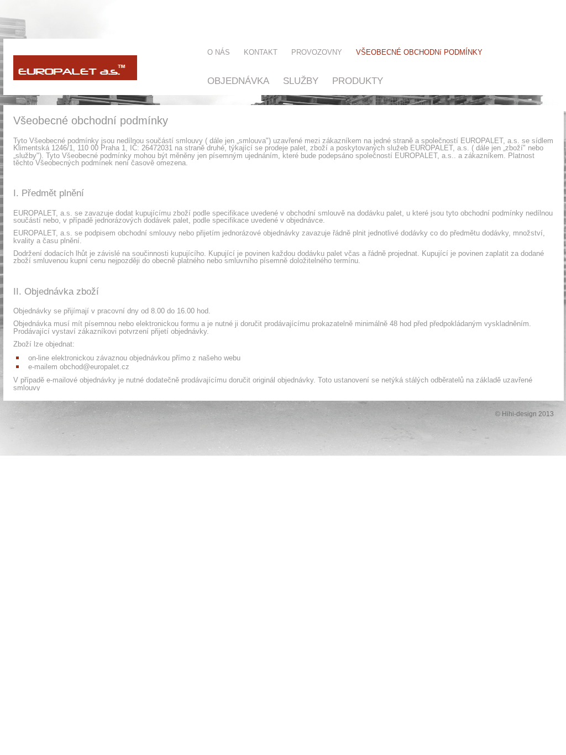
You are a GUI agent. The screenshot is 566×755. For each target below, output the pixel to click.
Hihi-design (519, 414)
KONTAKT (260, 52)
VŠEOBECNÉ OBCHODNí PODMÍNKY (419, 52)
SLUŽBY (300, 80)
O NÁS (218, 52)
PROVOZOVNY (316, 52)
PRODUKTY (357, 80)
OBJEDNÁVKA (238, 80)
